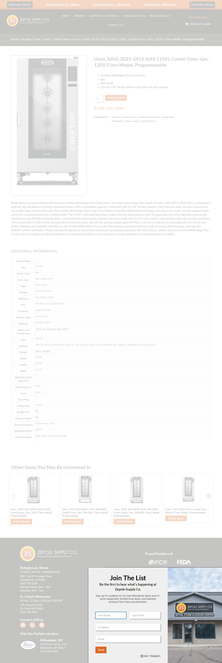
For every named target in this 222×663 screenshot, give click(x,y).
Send (101, 649)
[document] (111, 331)
